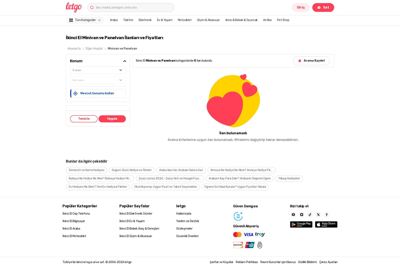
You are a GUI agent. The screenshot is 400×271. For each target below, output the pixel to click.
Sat (326, 7)
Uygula (112, 119)
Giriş (301, 7)
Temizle (84, 119)
